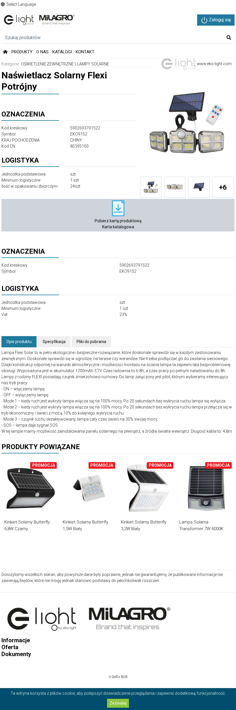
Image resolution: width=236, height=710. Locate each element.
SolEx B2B (119, 677)
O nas (42, 51)
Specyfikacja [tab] (54, 341)
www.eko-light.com (214, 63)
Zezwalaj (118, 703)
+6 (223, 187)
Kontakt (85, 51)
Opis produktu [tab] (19, 341)
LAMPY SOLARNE (93, 64)
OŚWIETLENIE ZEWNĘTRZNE (47, 64)
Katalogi (62, 51)
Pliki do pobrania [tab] (91, 341)
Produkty (22, 51)
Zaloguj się (219, 19)
